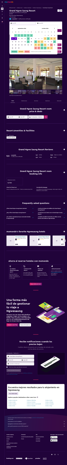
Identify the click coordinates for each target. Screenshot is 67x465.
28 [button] (12, 48)
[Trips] (2, 18)
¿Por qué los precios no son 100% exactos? (18, 426)
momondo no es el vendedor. (15, 421)
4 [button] (54, 35)
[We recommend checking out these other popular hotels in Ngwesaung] (64, 231)
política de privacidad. (13, 374)
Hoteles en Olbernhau (31, 400)
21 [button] (12, 44)
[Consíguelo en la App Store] (53, 440)
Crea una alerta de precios (56, 272)
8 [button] (15, 38)
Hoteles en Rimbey (49, 402)
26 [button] (28, 44)
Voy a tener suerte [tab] (13, 393)
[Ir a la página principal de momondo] (9, 2)
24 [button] (22, 44)
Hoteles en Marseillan (31, 405)
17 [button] (21, 41)
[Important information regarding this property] (64, 172)
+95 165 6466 (12, 17)
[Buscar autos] (2, 11)
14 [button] (12, 41)
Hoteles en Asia (19, 7)
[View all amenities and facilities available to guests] (64, 130)
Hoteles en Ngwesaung (37, 7)
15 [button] (15, 41)
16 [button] (18, 41)
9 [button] (48, 38)
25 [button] (25, 44)
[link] (36, 284)
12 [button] (28, 38)
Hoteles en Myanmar (27, 7)
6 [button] (31, 35)
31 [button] (51, 48)
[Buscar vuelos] (2, 6)
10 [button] (21, 38)
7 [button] (12, 38)
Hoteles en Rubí (11, 405)
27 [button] (31, 44)
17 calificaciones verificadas (23, 18)
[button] (2, 2)
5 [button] (28, 35)
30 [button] (18, 48)
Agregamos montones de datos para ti (17, 423)
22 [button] (15, 44)
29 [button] (15, 48)
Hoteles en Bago (48, 405)
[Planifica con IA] (2, 14)
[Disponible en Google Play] (53, 437)
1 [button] (15, 35)
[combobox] (21, 356)
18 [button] (25, 41)
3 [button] (51, 35)
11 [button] (54, 38)
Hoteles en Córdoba (31, 402)
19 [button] (28, 41)
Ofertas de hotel (12, 7)
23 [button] (18, 44)
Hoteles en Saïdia (12, 402)
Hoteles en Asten (48, 400)
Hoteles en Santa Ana (12, 400)
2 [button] (48, 35)
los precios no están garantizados (38, 417)
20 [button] (31, 41)
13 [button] (31, 38)
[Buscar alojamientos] (2, 8)
